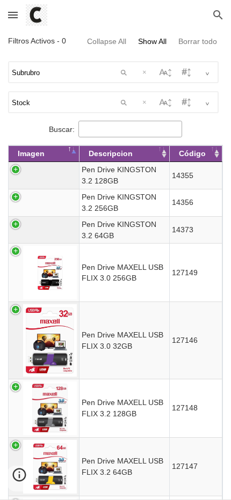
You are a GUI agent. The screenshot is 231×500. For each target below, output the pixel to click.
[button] (13, 15)
